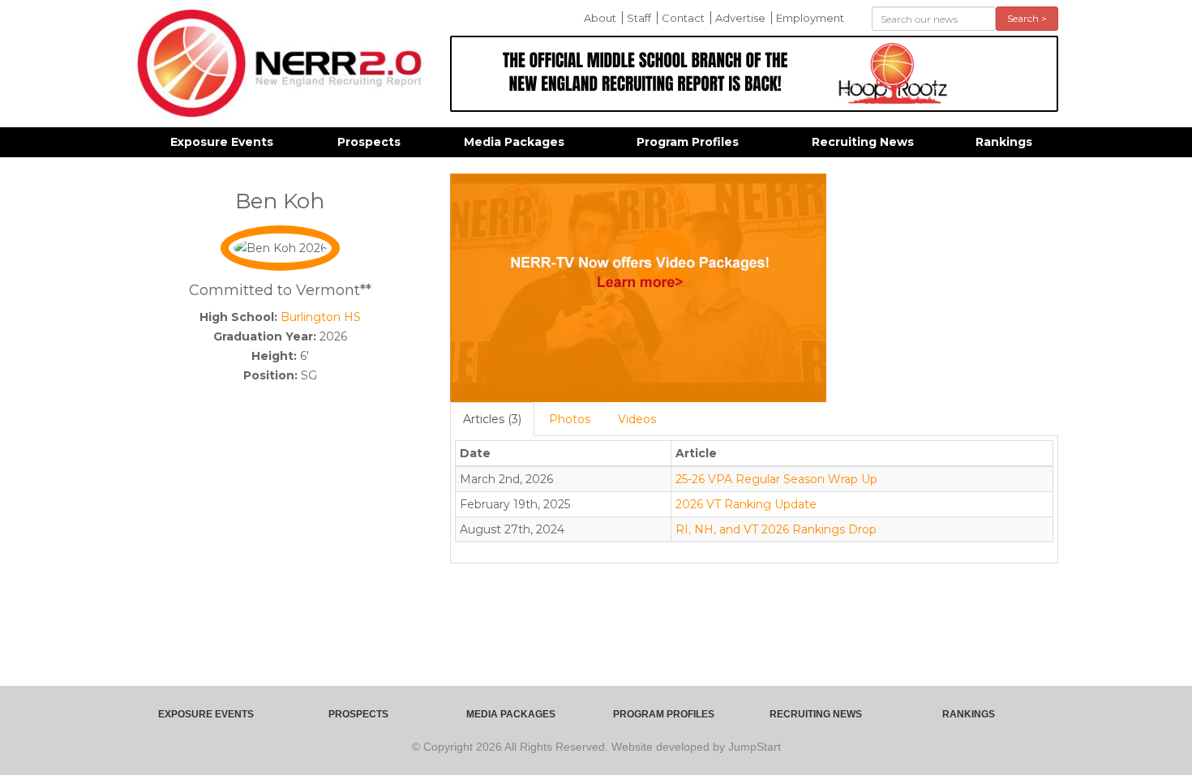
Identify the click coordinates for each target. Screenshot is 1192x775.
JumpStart (754, 746)
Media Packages (514, 142)
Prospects (369, 142)
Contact (683, 17)
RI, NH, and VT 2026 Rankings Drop (776, 529)
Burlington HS (321, 317)
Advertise (740, 17)
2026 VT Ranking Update (746, 504)
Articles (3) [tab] (492, 419)
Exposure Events (221, 142)
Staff (639, 17)
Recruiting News (863, 142)
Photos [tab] (569, 419)
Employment (810, 17)
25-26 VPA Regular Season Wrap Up (776, 479)
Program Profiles (688, 142)
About (600, 17)
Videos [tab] (637, 419)
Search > (1027, 18)
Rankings (1003, 142)
